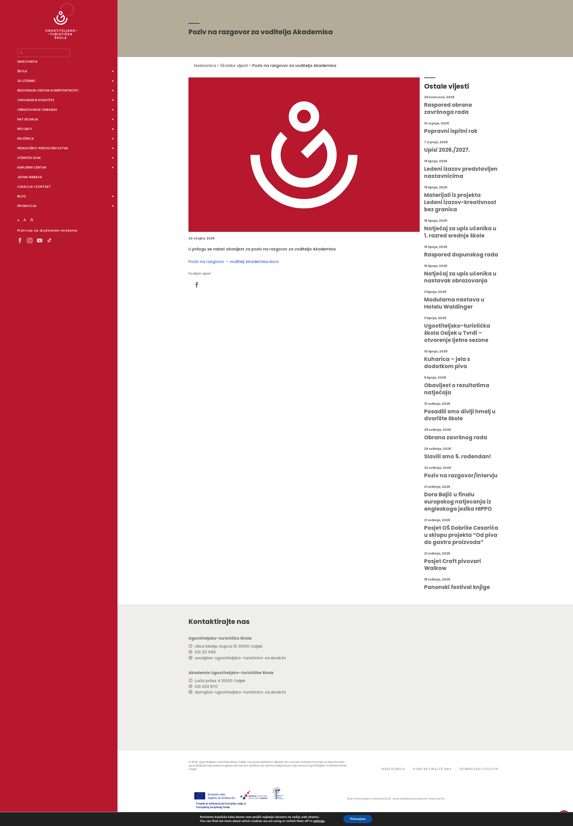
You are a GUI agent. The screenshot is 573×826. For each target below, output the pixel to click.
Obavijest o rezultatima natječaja (456, 389)
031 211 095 (205, 652)
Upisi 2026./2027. (447, 150)
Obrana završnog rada (455, 437)
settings (319, 821)
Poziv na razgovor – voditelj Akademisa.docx (233, 261)
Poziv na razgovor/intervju (461, 475)
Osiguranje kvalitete (35, 100)
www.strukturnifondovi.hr (409, 798)
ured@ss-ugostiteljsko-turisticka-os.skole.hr (240, 658)
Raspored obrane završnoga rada (448, 108)
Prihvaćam (358, 819)
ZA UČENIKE (26, 81)
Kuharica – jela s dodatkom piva (447, 363)
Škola (22, 71)
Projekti (24, 129)
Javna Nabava (29, 177)
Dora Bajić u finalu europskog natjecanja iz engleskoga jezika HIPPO (458, 501)
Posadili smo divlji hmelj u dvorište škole (460, 415)
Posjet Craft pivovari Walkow (452, 565)
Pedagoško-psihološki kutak (42, 148)
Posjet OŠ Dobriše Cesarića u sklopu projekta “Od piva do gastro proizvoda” (461, 535)
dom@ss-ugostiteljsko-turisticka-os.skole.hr (240, 692)
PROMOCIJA (26, 206)
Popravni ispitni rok (450, 131)
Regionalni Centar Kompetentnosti (48, 90)
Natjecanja (27, 119)
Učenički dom (29, 158)
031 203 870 (206, 686)
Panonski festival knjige (457, 587)
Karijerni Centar (31, 167)
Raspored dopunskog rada (461, 254)
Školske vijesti (234, 65)
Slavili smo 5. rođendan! (457, 456)
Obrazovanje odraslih (37, 109)
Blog (21, 196)
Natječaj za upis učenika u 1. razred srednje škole (460, 232)
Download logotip (479, 769)
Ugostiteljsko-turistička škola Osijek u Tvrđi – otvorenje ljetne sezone (457, 333)
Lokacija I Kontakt (34, 186)
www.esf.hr (437, 798)
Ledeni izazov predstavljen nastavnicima (461, 172)
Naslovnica (27, 61)
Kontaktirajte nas (432, 769)
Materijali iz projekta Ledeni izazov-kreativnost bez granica (460, 202)
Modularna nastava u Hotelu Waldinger (454, 303)
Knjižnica (25, 138)
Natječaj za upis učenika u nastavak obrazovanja (460, 277)
